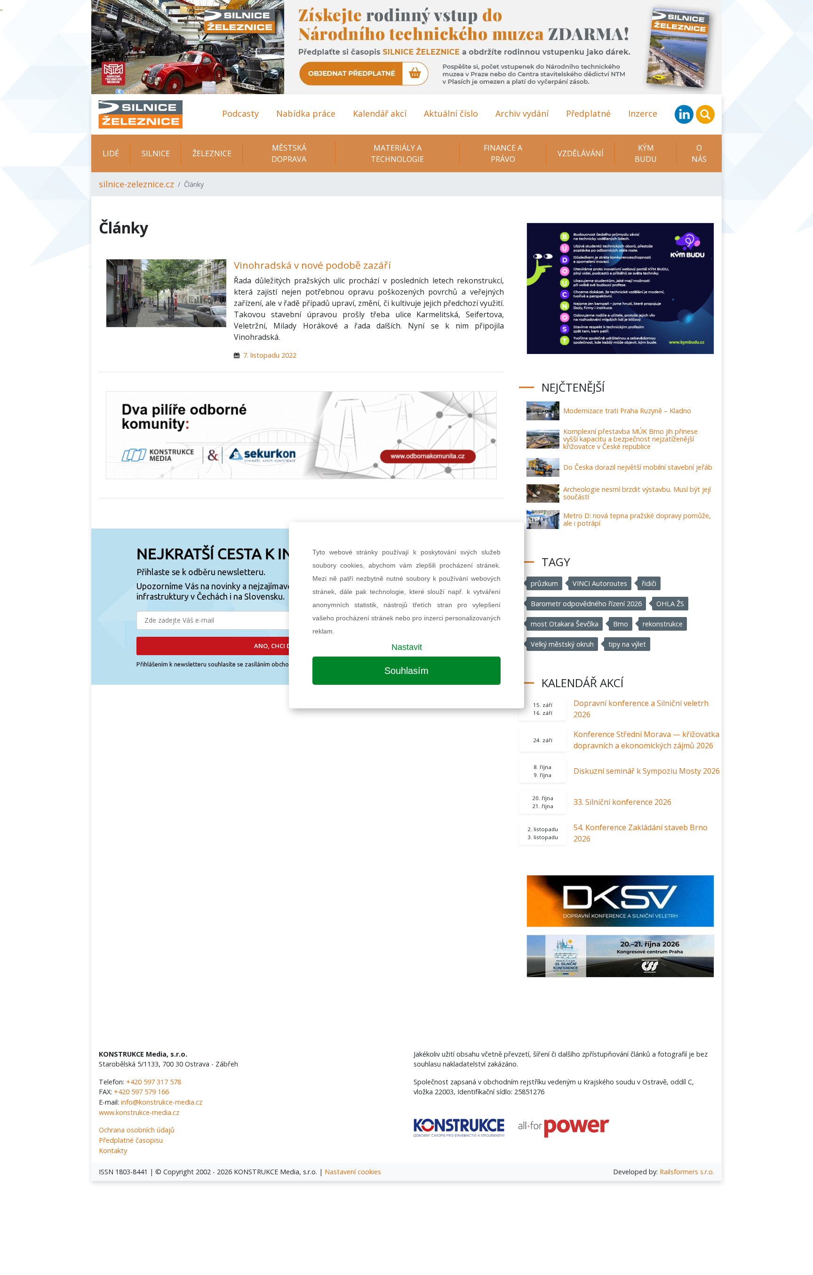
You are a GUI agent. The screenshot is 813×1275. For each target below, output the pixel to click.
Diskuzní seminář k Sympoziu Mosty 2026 (647, 771)
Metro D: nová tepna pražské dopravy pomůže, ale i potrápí (637, 519)
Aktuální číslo (451, 113)
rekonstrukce (663, 623)
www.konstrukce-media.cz (139, 1112)
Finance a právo (503, 153)
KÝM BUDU (646, 153)
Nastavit (406, 647)
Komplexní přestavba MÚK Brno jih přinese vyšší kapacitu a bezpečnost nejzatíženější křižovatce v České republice (630, 439)
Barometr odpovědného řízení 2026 (586, 603)
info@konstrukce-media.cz (161, 1102)
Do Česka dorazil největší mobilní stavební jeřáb (637, 467)
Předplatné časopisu (131, 1140)
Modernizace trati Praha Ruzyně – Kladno (627, 410)
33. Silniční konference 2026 (622, 802)
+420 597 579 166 (141, 1091)
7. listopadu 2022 (269, 355)
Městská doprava (288, 153)
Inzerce (642, 113)
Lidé (111, 153)
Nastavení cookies (353, 1171)
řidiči (649, 583)
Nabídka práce (305, 113)
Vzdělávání (581, 153)
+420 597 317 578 (153, 1081)
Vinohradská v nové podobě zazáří (312, 265)
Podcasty (240, 113)
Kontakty (113, 1150)
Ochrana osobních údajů (137, 1129)
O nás (699, 153)
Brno (620, 623)
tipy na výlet (627, 644)
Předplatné (588, 113)
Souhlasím (406, 671)
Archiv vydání (522, 113)
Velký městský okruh (562, 644)
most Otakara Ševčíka (564, 623)
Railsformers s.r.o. (687, 1171)
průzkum (544, 583)
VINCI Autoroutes (600, 583)
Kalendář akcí (379, 113)
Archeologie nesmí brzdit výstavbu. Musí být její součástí (637, 493)
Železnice (211, 153)
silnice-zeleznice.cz (136, 184)
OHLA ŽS (670, 603)
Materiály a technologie (397, 153)
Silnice (156, 153)
